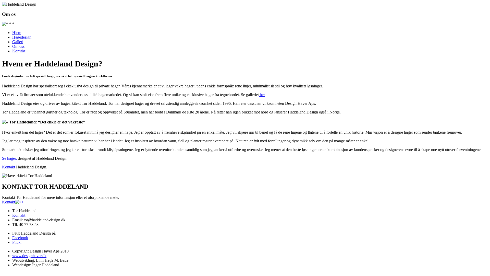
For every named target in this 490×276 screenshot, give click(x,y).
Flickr (17, 242)
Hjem (16, 32)
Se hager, (9, 158)
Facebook (20, 238)
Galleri (17, 42)
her (262, 95)
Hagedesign (21, 37)
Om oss (18, 46)
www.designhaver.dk (29, 256)
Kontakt (18, 51)
